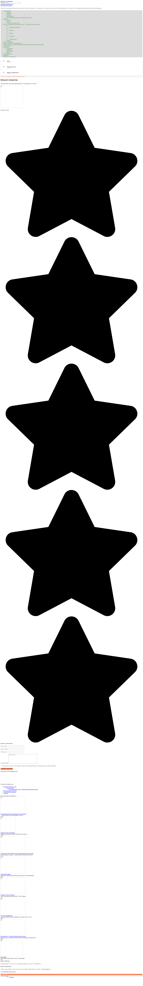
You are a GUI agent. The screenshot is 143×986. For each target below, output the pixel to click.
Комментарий (4, 763)
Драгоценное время (6, 874)
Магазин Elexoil (8, 54)
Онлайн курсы (10, 788)
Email (2, 749)
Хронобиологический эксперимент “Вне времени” (14, 814)
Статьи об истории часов (13, 23)
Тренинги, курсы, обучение (8, 895)
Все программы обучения (10, 790)
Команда (9, 13)
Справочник (10, 48)
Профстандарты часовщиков (8, 832)
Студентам (6, 47)
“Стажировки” (7, 45)
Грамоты (9, 14)
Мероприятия (10, 16)
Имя (2, 746)
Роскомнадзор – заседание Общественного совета (13, 936)
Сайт (2, 752)
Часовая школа (7, 10)
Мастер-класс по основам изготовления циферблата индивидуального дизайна (24, 44)
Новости (9, 20)
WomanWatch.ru (46, 969)
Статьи (8, 21)
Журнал (6, 19)
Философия (3, 957)
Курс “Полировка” (8, 41)
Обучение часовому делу (10, 786)
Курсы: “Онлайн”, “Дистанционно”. (13, 43)
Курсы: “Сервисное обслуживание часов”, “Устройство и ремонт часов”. (22, 24)
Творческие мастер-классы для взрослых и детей (19, 17)
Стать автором (138, 971)
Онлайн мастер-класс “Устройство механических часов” (24, 789)
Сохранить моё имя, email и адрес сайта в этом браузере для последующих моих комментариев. (29, 766)
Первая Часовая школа (6, 5)
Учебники (9, 50)
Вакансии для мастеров (9, 56)
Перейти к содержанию (7, 1)
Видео (8, 52)
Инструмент (10, 51)
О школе (9, 12)
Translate (12, 977)
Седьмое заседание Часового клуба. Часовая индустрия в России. (17, 853)
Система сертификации (7, 915)
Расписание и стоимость (10, 792)
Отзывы (9, 40)
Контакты (6, 55)
